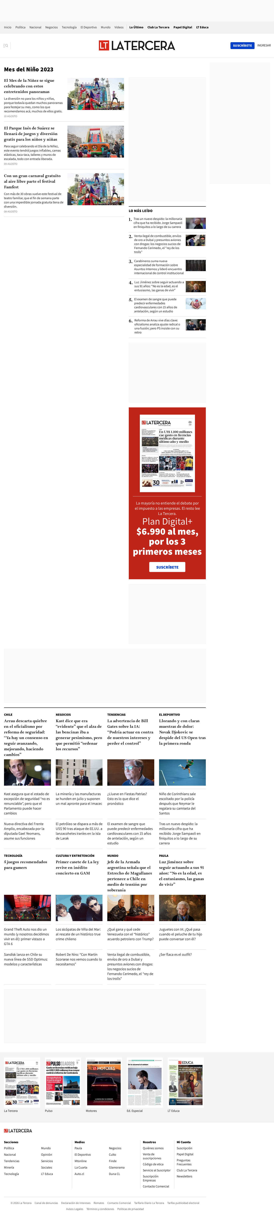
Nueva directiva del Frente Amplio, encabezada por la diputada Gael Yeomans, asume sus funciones (24, 831)
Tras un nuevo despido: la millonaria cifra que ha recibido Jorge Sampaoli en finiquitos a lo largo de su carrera (158, 223)
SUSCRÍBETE (167, 567)
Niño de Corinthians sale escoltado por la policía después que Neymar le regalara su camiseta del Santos (177, 803)
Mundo (106, 27)
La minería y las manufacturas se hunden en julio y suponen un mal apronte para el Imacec (79, 798)
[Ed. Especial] (145, 1106)
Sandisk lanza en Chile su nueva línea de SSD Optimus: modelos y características (26, 959)
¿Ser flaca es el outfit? (175, 954)
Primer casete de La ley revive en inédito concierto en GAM (77, 867)
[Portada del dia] (167, 490)
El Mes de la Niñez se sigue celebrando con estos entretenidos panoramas (29, 86)
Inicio (7, 27)
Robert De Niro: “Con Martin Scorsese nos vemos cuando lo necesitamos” (79, 959)
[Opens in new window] (104, 1106)
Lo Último (136, 27)
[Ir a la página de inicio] (137, 45)
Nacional (35, 27)
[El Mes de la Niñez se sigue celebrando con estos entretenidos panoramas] (95, 94)
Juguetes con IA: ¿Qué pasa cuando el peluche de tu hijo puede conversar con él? (180, 934)
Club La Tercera (158, 27)
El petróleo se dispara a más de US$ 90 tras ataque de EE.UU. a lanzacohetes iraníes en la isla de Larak (79, 831)
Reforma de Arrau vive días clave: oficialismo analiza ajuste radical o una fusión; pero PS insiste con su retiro (157, 326)
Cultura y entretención (75, 856)
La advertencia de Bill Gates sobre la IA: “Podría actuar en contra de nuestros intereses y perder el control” (130, 732)
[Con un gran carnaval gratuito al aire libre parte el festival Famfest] (95, 189)
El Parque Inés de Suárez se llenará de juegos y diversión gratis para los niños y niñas (31, 134)
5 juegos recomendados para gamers (25, 865)
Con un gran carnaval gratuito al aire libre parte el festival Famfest (32, 181)
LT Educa (202, 27)
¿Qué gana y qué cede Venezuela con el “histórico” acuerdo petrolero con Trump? (130, 934)
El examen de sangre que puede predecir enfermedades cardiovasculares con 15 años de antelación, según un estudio (155, 305)
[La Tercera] (22, 1106)
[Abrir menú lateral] (7, 45)
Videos (119, 27)
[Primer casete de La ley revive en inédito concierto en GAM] (79, 908)
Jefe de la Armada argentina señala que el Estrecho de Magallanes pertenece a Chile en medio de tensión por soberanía (129, 876)
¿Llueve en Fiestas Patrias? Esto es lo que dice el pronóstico (127, 798)
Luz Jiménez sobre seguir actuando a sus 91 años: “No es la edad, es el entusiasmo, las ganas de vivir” (159, 286)
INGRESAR (264, 45)
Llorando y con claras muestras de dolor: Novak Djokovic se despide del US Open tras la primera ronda (182, 732)
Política (20, 27)
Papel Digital (183, 27)
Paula (163, 856)
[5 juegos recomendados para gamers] (27, 908)
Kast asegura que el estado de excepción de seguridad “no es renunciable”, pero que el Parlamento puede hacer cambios (27, 803)
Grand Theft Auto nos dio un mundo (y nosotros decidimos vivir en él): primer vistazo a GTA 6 (26, 936)
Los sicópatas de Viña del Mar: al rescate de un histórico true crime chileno (78, 934)
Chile (8, 714)
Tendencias (116, 714)
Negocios (51, 27)
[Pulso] (63, 1106)
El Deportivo (89, 27)
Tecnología (69, 27)
